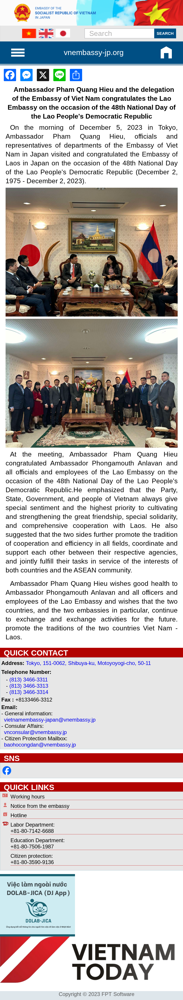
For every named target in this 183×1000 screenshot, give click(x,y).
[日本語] (63, 33)
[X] (41, 75)
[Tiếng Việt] (29, 33)
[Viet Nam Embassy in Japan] (6, 773)
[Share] (74, 75)
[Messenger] (25, 75)
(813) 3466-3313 (28, 686)
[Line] (58, 75)
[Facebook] (8, 75)
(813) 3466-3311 (28, 680)
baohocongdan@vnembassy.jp (40, 745)
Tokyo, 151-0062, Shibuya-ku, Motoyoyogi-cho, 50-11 (88, 663)
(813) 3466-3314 (28, 692)
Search (165, 33)
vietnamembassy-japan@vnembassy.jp (50, 720)
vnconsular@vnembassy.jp (35, 732)
